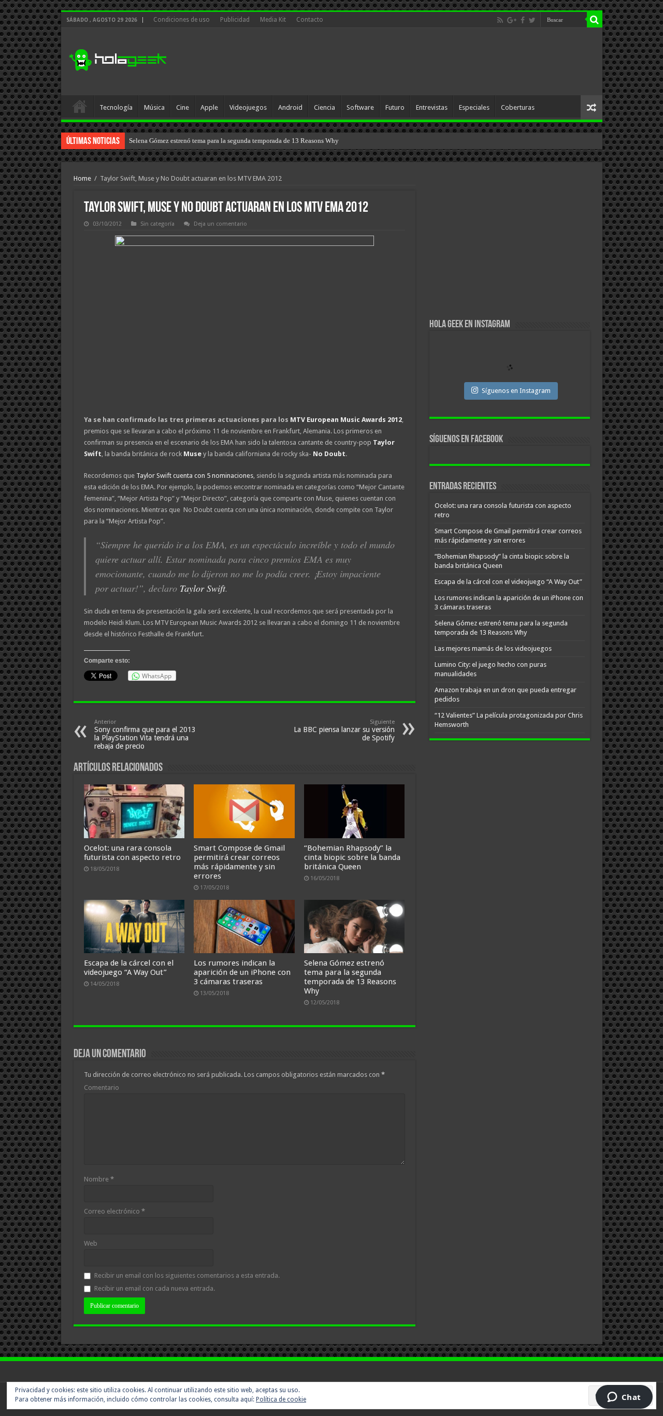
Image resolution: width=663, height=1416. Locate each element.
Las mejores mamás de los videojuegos (183, 140)
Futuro (395, 107)
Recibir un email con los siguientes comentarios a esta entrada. (187, 1275)
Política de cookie (281, 1399)
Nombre (99, 1179)
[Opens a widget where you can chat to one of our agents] (624, 1398)
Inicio (79, 106)
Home (82, 178)
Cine (182, 107)
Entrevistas (432, 107)
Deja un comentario (220, 224)
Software (360, 107)
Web (90, 1243)
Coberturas (518, 107)
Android (290, 107)
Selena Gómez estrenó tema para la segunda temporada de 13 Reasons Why (350, 977)
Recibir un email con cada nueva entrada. (154, 1288)
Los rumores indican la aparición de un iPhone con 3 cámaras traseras (242, 972)
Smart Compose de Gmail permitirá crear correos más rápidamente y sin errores (239, 862)
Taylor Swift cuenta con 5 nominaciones (194, 475)
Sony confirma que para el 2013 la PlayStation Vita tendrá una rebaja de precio (145, 734)
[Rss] (500, 20)
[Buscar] (594, 19)
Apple (209, 107)
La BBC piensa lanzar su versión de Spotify (344, 730)
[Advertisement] (406, 61)
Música (154, 107)
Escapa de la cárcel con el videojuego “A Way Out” (129, 967)
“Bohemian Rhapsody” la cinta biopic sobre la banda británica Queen (352, 857)
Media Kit (273, 19)
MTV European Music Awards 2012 (346, 420)
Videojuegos (248, 107)
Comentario (101, 1087)
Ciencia (324, 107)
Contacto (309, 19)
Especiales (474, 107)
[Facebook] (523, 20)
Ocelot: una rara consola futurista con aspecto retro (132, 852)
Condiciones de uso (181, 19)
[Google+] (511, 20)
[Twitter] (532, 20)
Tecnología (116, 107)
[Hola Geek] (117, 58)
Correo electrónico (114, 1211)
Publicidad (235, 19)
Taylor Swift (202, 588)
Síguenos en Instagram (516, 391)
